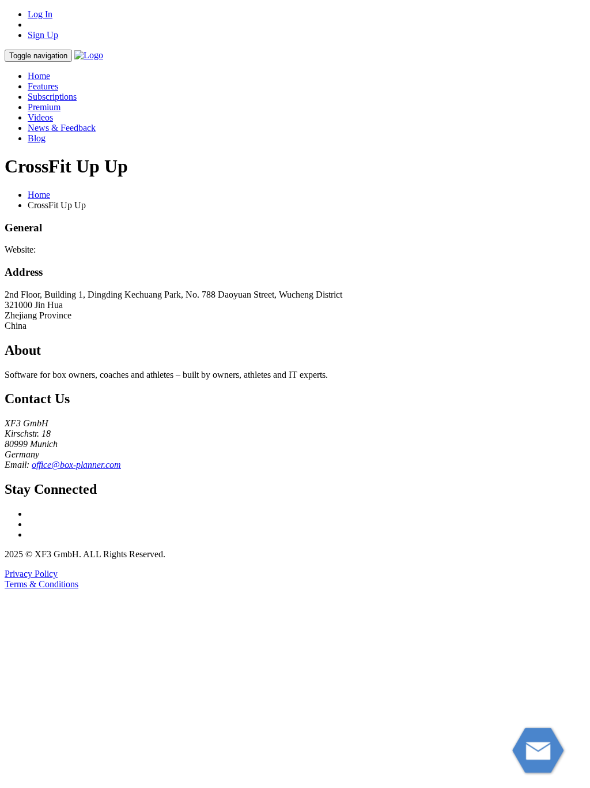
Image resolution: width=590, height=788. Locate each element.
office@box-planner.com (76, 465)
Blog (37, 138)
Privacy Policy (31, 574)
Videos (40, 117)
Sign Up (43, 35)
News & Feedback (62, 128)
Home (39, 76)
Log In (40, 14)
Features (43, 86)
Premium (44, 107)
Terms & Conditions (41, 584)
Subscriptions (52, 97)
